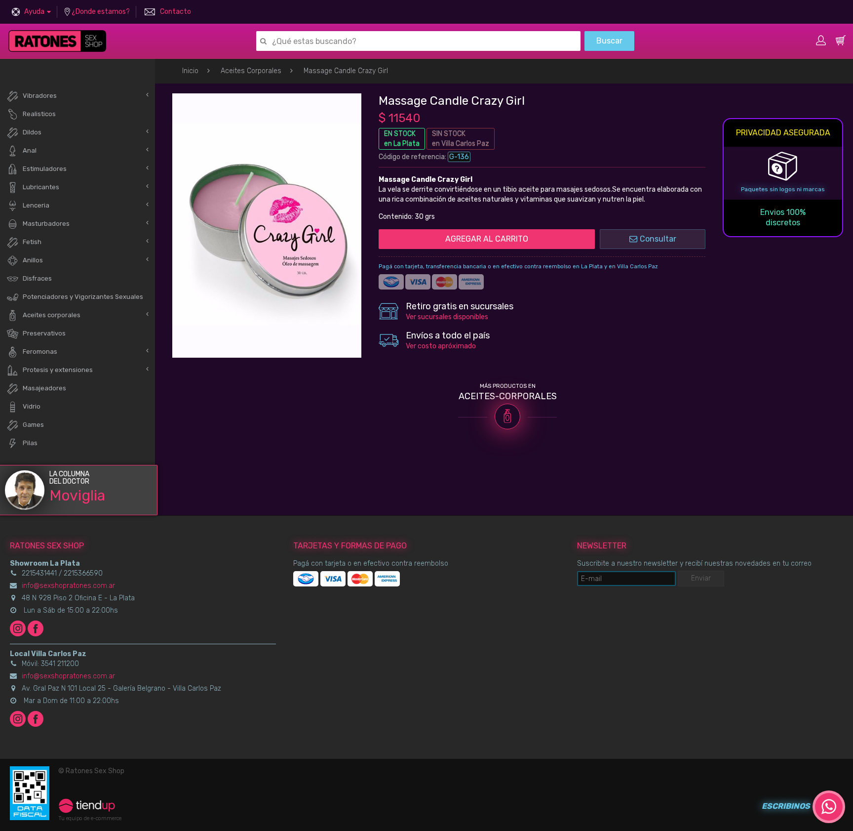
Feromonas (40, 351)
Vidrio (31, 406)
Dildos (32, 132)
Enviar (701, 578)
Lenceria (36, 205)
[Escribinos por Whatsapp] (829, 806)
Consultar (658, 239)
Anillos (33, 260)
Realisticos (39, 114)
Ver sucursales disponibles (447, 317)
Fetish (32, 242)
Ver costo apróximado (441, 346)
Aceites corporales (51, 315)
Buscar (609, 40)
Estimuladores (45, 168)
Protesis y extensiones (58, 370)
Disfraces (37, 278)
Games (33, 424)
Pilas (30, 443)
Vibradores (40, 95)
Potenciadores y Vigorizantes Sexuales (83, 296)
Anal (30, 150)
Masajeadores (44, 388)
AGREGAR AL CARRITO (486, 239)
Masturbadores (46, 223)
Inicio (190, 71)
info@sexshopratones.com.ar (68, 586)
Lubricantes (41, 187)
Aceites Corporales (251, 71)
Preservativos (44, 333)
